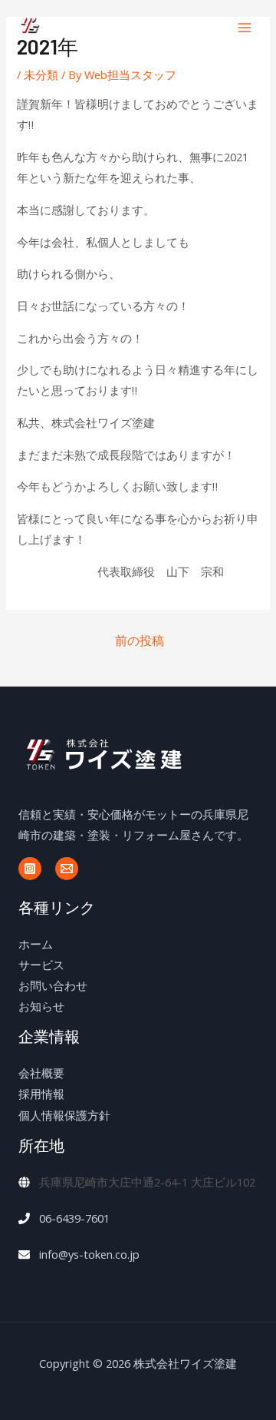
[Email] (66, 868)
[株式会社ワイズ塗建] (76, 27)
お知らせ (41, 1006)
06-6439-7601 (74, 1218)
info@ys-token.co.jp (89, 1254)
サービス (41, 964)
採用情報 (41, 1093)
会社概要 (41, 1073)
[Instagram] (29, 868)
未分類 (41, 74)
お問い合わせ (52, 985)
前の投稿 (139, 640)
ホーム (35, 944)
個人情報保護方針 (64, 1115)
